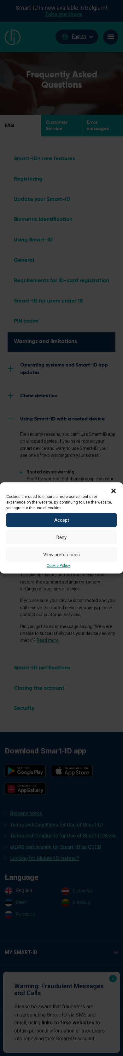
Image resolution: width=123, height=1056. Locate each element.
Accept (61, 520)
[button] (113, 490)
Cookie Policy (58, 565)
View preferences (61, 554)
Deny (61, 537)
